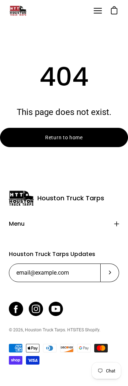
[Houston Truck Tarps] (18, 10)
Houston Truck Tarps (70, 198)
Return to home (64, 137)
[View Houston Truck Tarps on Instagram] (36, 309)
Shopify (92, 329)
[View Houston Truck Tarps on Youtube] (56, 309)
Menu (17, 224)
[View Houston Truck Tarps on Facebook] (16, 309)
